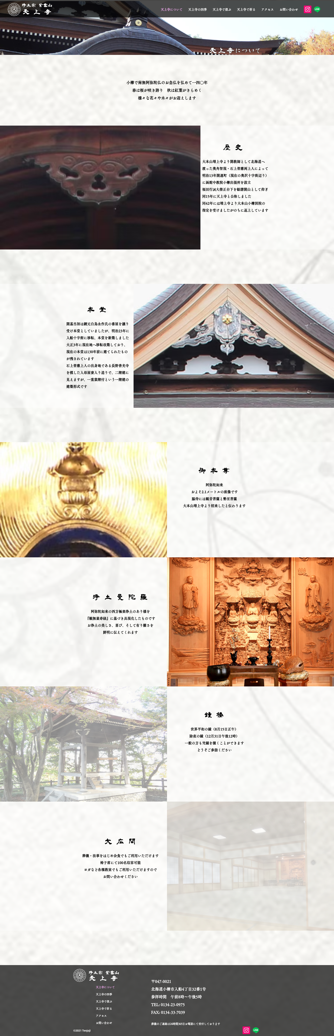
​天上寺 (39, 12)
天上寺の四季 (104, 994)
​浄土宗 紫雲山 (37, 5)
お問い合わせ (104, 1023)
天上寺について (105, 987)
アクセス (101, 1015)
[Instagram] (307, 9)
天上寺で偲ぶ (104, 1001)
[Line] (317, 9)
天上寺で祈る (104, 1008)
